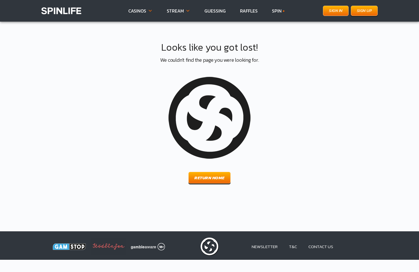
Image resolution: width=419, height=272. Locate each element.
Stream (175, 10)
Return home (209, 177)
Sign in (336, 11)
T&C (293, 246)
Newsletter (265, 246)
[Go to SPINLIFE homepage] (61, 10)
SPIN (278, 10)
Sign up (364, 11)
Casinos (137, 10)
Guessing (215, 10)
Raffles (249, 10)
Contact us (320, 246)
